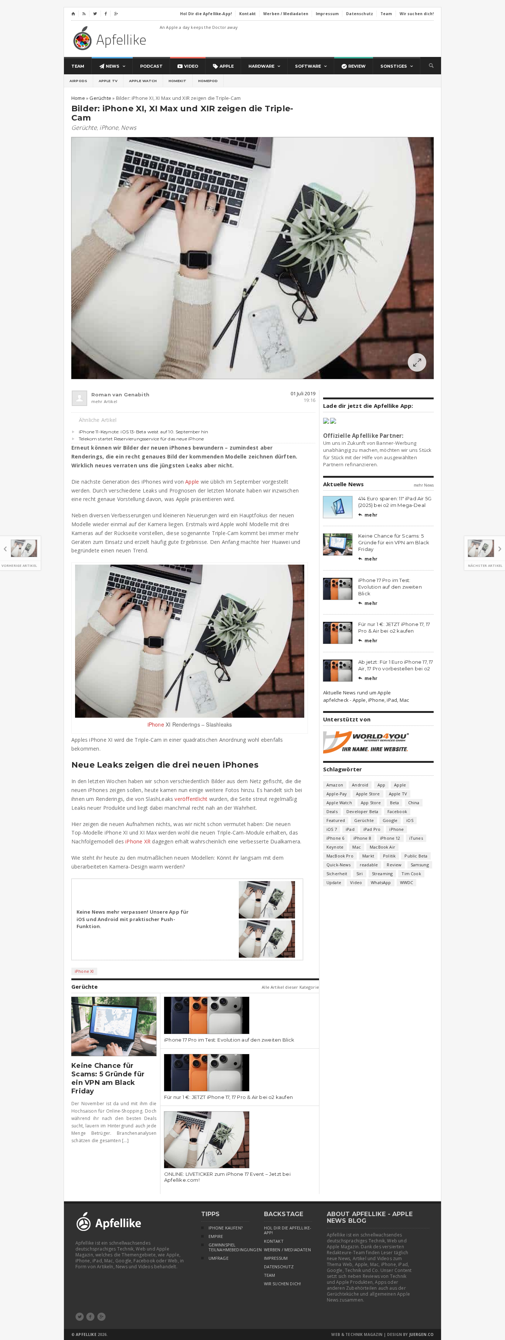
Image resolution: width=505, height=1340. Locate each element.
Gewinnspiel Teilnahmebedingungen (229, 1247)
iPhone (108, 127)
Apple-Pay (336, 793)
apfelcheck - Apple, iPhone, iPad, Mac (366, 700)
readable (369, 864)
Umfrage (218, 1258)
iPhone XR (137, 841)
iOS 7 (331, 829)
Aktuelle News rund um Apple (357, 692)
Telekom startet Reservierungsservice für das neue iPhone (141, 438)
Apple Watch (143, 81)
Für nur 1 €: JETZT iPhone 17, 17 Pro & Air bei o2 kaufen (228, 1097)
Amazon (334, 785)
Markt (368, 856)
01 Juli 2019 (303, 393)
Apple (192, 481)
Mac (356, 847)
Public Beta (415, 856)
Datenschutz (279, 1266)
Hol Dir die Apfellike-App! (288, 1230)
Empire (216, 1236)
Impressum (276, 1258)
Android (360, 785)
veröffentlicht (190, 798)
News (128, 127)
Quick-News (338, 864)
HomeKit (178, 81)
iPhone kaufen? (226, 1228)
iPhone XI (84, 971)
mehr (367, 515)
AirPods (78, 81)
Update (333, 882)
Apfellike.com (110, 37)
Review (394, 864)
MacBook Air (382, 847)
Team (269, 1275)
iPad (350, 829)
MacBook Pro (339, 856)
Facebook (397, 811)
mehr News (424, 485)
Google (390, 820)
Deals (332, 811)
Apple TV (108, 81)
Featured (335, 820)
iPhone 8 (362, 838)
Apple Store (368, 793)
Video (356, 882)
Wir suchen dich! (282, 1283)
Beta (394, 802)
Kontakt (274, 1241)
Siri (359, 873)
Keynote (334, 847)
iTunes (416, 838)
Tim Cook (411, 873)
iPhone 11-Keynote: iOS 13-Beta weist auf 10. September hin (143, 431)
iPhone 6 (335, 838)
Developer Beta (362, 811)
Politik (389, 856)
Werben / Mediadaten (287, 1249)
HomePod (208, 81)
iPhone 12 (390, 838)
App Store (371, 802)
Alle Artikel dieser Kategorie (290, 987)
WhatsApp (381, 882)
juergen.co (421, 1334)
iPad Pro (371, 829)
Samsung (420, 864)
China (414, 802)
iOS (409, 820)
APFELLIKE (86, 1334)
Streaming (382, 873)
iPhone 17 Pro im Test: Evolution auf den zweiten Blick (229, 1040)
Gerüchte (84, 127)
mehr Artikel (104, 401)
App (381, 785)
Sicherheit (337, 873)
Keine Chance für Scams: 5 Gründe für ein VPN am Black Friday (108, 1078)
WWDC (406, 882)
